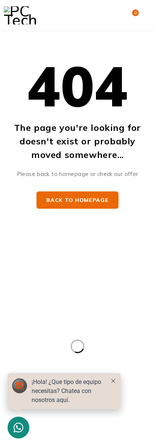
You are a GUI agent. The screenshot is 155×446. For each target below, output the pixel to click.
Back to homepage (77, 200)
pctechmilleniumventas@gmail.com (48, 290)
